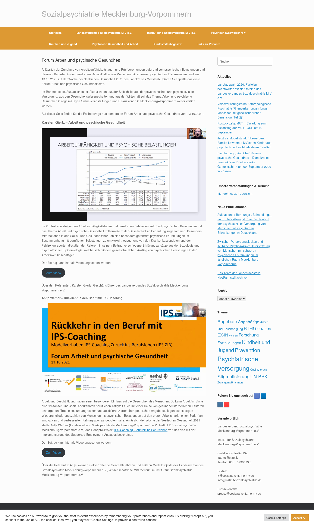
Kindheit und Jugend (63, 44)
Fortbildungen (229, 342)
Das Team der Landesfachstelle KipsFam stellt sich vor (238, 275)
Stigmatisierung (233, 376)
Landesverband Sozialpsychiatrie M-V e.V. (104, 33)
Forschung (249, 335)
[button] (266, 38)
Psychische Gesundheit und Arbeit (115, 44)
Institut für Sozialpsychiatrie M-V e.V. (171, 33)
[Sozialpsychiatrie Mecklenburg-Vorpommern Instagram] (220, 404)
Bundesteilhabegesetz (167, 44)
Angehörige (248, 321)
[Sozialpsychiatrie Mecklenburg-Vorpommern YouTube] (226, 404)
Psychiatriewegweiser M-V (228, 33)
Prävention (247, 350)
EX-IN (222, 335)
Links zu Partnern (208, 44)
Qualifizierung (258, 369)
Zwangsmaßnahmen (230, 382)
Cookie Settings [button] (276, 518)
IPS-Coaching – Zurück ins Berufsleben (140, 430)
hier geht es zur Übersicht (234, 193)
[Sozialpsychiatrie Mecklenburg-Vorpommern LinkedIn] (263, 396)
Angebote (227, 321)
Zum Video (53, 273)
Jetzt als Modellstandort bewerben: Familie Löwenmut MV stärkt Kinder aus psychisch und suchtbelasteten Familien (244, 142)
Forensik (233, 335)
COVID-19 (264, 329)
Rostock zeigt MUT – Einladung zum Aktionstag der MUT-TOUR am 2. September (242, 127)
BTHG (250, 328)
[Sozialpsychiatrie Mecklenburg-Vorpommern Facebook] (257, 396)
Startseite (55, 33)
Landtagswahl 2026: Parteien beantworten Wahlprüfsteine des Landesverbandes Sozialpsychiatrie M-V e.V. (244, 91)
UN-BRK (258, 376)
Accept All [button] (299, 518)
